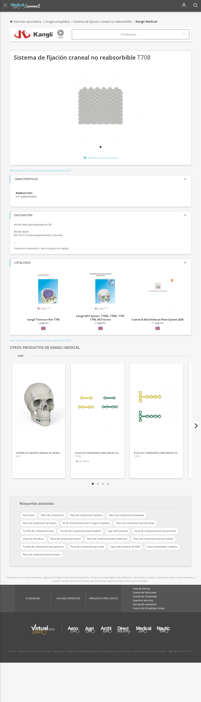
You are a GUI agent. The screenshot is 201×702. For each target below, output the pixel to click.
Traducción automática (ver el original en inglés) (41, 248)
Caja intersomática (117, 531)
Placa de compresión (52, 515)
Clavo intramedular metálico (162, 546)
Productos (128, 34)
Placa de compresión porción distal (135, 523)
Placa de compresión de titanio (39, 523)
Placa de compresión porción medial (153, 538)
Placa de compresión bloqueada (126, 515)
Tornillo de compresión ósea (38, 531)
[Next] (195, 425)
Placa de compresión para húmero (41, 554)
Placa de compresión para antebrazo (107, 538)
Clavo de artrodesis (33, 538)
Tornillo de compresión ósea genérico (43, 546)
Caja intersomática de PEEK (125, 546)
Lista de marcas (141, 588)
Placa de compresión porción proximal (155, 531)
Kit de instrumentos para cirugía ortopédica (86, 523)
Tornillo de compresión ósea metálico (80, 531)
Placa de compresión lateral (65, 538)
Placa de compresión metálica (86, 515)
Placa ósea (29, 515)
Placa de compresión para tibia (87, 546)
